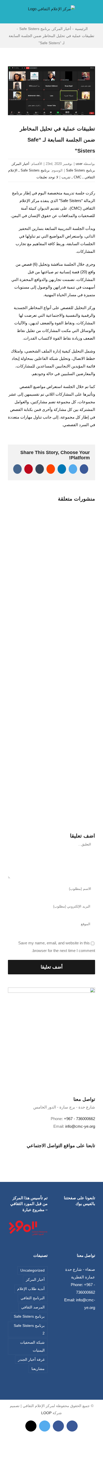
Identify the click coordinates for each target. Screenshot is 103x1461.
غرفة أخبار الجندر (31, 1360)
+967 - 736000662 (79, 1118)
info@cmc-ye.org (80, 1126)
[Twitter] (48, 1154)
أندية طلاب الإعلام (31, 1289)
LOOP (46, 1413)
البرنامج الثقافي (33, 1298)
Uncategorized (32, 1270)
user (79, 164)
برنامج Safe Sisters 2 (29, 1329)
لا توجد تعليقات (47, 177)
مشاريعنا (38, 1369)
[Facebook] (55, 1154)
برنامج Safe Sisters (80, 170)
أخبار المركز (20, 164)
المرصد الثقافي (33, 1307)
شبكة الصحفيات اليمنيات (32, 1346)
